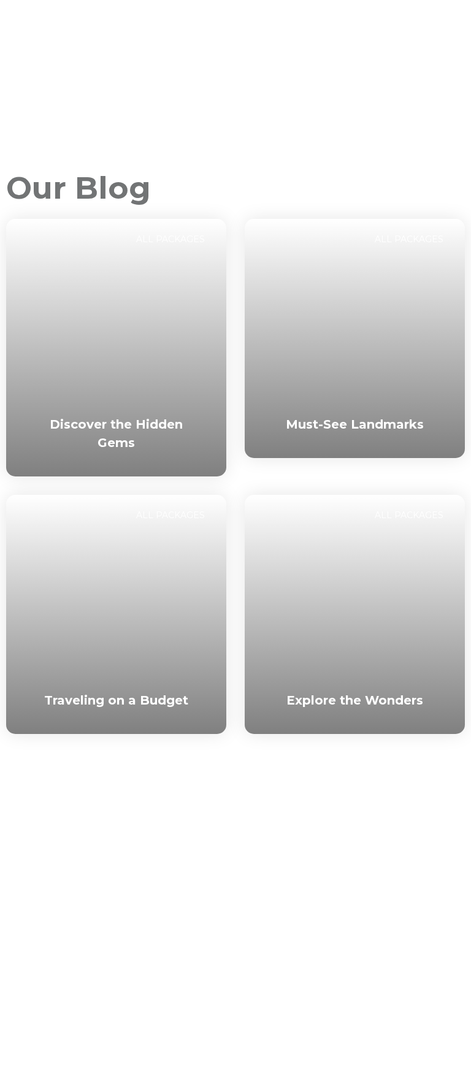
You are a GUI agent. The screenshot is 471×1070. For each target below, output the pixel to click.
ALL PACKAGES (170, 239)
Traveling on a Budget (116, 700)
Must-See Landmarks (355, 424)
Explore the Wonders (354, 700)
